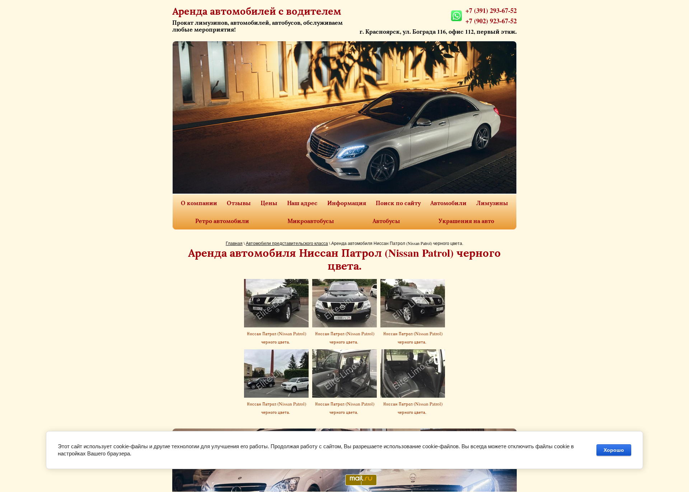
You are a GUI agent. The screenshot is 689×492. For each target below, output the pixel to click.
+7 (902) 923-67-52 (491, 20)
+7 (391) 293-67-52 (491, 10)
